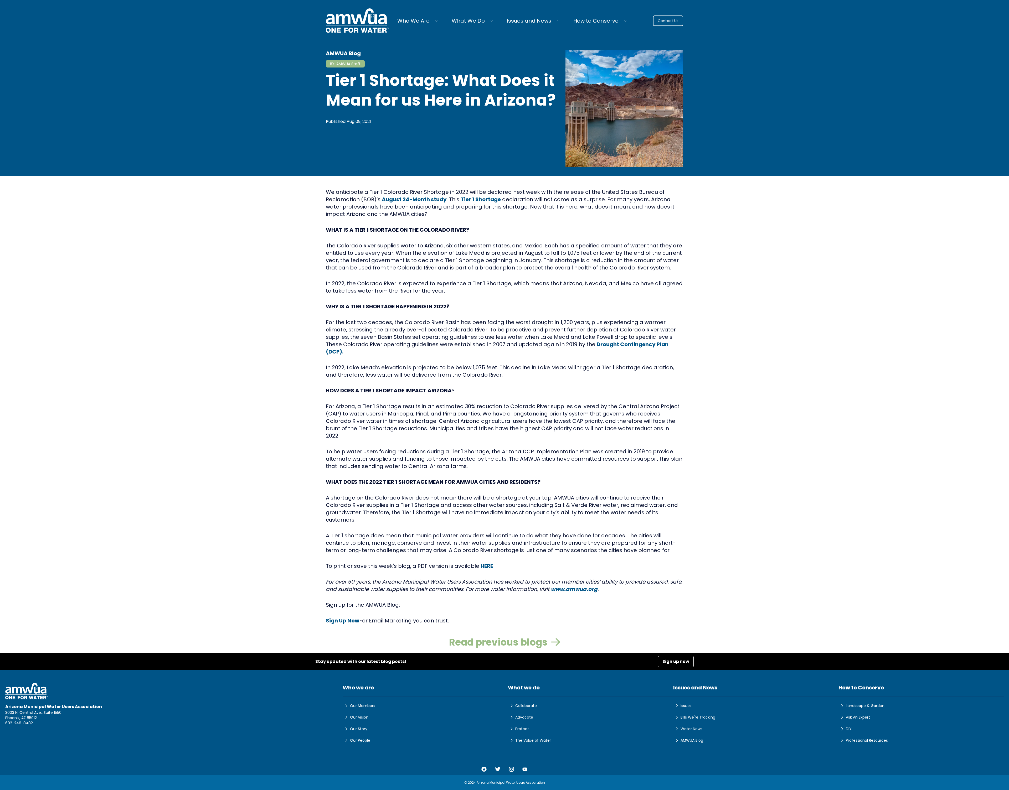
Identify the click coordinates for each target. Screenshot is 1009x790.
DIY (849, 728)
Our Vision (359, 717)
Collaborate (526, 705)
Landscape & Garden (865, 705)
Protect (522, 728)
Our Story (358, 728)
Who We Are (413, 20)
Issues (686, 705)
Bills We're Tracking (698, 717)
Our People (360, 740)
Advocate (524, 717)
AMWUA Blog (692, 740)
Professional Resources (867, 740)
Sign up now (675, 661)
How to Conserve (596, 20)
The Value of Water (533, 740)
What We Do (468, 20)
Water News (691, 728)
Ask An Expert (858, 717)
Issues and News (529, 20)
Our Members (362, 705)
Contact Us (668, 20)
